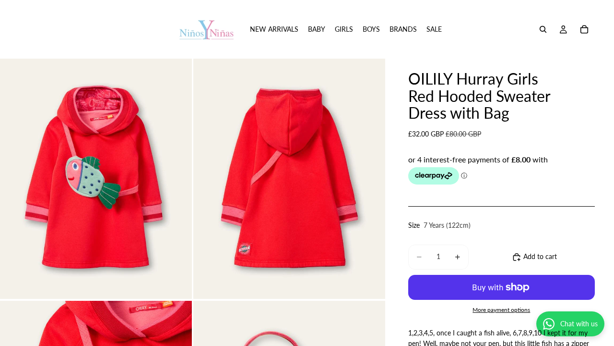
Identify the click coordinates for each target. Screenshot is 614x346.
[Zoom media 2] (289, 179)
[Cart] (584, 29)
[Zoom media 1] (96, 179)
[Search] (543, 29)
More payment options (501, 309)
